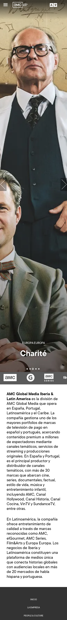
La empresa (33, 608)
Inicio (33, 600)
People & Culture (33, 616)
